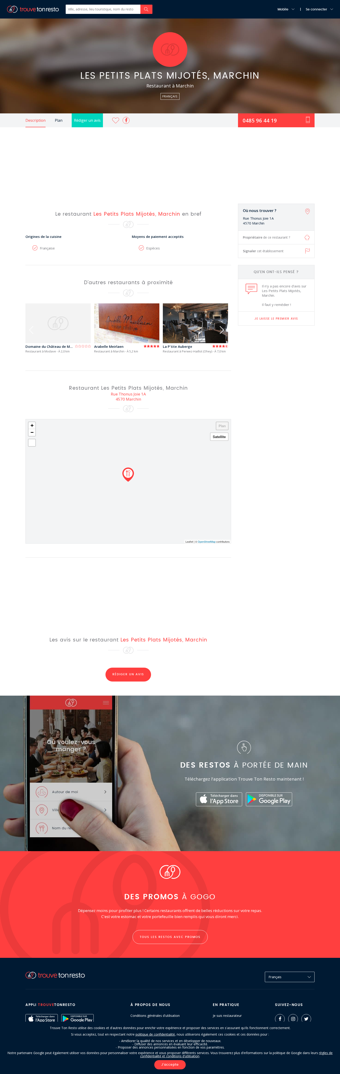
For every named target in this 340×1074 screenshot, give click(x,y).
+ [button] (32, 425)
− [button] (32, 432)
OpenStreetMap (207, 541)
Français (275, 976)
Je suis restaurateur (227, 1015)
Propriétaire (266, 237)
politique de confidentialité (155, 1034)
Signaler (263, 251)
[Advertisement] (170, 162)
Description (35, 120)
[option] (59, 328)
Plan (58, 120)
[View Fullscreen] (31, 442)
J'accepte (170, 1064)
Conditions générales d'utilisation (155, 1015)
